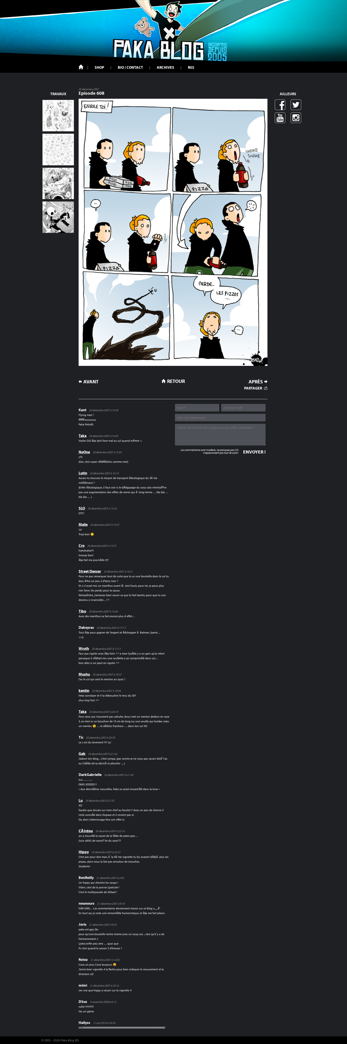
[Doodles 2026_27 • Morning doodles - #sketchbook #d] (58, 115)
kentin (84, 690)
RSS (191, 67)
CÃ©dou (86, 830)
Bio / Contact (130, 67)
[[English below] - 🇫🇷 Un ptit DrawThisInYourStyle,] (58, 217)
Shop (99, 67)
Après (256, 382)
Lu (81, 800)
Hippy (84, 851)
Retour (176, 381)
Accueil (81, 66)
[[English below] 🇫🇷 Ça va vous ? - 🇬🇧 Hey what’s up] (58, 149)
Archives (165, 67)
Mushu (84, 674)
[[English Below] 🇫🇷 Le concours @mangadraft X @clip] (58, 183)
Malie (83, 524)
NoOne (84, 451)
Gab (82, 753)
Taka (82, 435)
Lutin (83, 473)
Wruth (84, 648)
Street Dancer (90, 571)
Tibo (82, 611)
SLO (82, 508)
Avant (91, 382)
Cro (82, 545)
